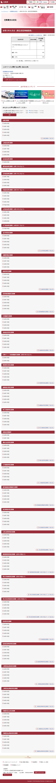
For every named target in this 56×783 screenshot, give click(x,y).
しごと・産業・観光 (33, 7)
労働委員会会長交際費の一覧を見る (46, 728)
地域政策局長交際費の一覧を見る (46, 350)
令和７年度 (6, 126)
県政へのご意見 (44, 762)
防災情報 (52, 2)
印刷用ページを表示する (36, 35)
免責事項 (35, 762)
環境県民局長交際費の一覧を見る (46, 383)
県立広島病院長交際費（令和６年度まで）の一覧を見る (42, 594)
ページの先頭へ (28, 757)
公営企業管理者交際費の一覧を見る (46, 549)
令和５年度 (6, 132)
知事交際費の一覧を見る (48, 138)
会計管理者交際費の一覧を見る (47, 250)
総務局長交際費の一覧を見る (47, 289)
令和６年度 (6, 129)
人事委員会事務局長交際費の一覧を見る (45, 706)
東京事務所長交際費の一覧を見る (46, 527)
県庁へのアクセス (39, 772)
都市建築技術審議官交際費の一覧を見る (45, 505)
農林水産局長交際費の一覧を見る (46, 460)
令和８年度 (6, 123)
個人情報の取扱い (25, 762)
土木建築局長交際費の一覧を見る (46, 482)
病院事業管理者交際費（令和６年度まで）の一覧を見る (42, 572)
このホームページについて (10, 762)
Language (45, 2)
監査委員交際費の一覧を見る (47, 639)
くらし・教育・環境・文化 (5, 7)
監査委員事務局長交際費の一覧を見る (45, 661)
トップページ (4, 11)
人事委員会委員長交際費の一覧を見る (45, 684)
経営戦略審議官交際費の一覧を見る (46, 311)
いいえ (42, 110)
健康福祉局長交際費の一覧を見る (46, 405)
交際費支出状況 (14, 11)
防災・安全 (23, 7)
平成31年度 (6, 205)
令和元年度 (6, 221)
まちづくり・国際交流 (42, 7)
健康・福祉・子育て (14, 7)
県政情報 (51, 7)
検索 (38, 2)
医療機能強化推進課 (8, 71)
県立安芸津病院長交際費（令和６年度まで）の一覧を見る (41, 617)
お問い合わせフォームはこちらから (15, 79)
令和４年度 (6, 135)
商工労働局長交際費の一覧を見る (46, 427)
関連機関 (6, 765)
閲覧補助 (31, 2)
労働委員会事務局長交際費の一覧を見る (45, 751)
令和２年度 (6, 202)
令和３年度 (6, 199)
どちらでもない (34, 110)
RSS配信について (16, 765)
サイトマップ (7, 775)
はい (27, 110)
